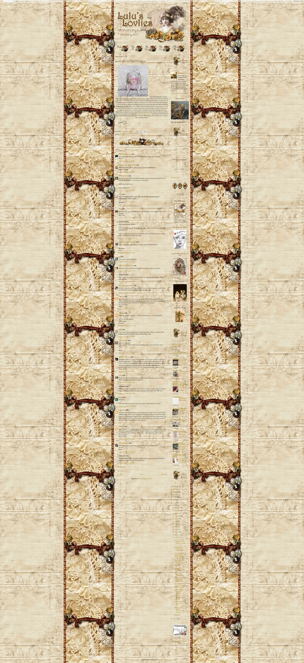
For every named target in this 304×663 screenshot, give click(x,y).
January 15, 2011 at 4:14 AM (127, 218)
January (177, 537)
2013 (174, 500)
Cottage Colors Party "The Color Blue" (179, 569)
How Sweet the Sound (145, 114)
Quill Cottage (177, 359)
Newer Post (119, 474)
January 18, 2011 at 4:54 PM (127, 463)
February (177, 535)
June (176, 524)
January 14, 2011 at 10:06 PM (127, 205)
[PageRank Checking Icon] (178, 641)
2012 (174, 503)
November (178, 510)
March (177, 532)
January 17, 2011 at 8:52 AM (127, 452)
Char (120, 330)
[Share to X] (143, 131)
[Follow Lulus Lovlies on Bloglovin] (180, 248)
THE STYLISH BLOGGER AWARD (178, 591)
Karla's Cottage (177, 344)
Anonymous (122, 410)
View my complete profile (178, 93)
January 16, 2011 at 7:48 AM (127, 382)
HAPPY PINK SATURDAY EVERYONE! (178, 548)
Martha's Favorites (124, 357)
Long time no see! (182, 422)
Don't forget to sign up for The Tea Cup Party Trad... (179, 585)
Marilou (182, 73)
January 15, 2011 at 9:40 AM (127, 309)
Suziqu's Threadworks (179, 409)
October (177, 513)
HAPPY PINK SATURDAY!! (178, 574)
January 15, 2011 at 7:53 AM (127, 262)
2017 (174, 489)
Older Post (164, 474)
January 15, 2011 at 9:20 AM (127, 292)
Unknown (121, 296)
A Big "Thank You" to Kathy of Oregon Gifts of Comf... (179, 563)
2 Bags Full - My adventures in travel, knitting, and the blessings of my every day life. (180, 384)
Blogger (159, 660)
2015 (174, 494)
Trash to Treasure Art (179, 431)
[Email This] (140, 131)
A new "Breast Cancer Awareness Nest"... (182, 389)
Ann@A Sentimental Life (126, 266)
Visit (175, 177)
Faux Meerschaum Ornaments (182, 434)
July (176, 521)
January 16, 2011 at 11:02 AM (127, 406)
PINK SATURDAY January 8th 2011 (179, 603)
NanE (120, 375)
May (176, 527)
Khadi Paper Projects (182, 411)
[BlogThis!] (141, 131)
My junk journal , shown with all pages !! (183, 373)
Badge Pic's (177, 615)
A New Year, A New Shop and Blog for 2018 (183, 460)
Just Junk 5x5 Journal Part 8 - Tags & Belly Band (182, 362)
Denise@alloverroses (125, 154)
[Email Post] (136, 131)
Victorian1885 (123, 340)
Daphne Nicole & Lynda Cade (127, 165)
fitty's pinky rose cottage (126, 286)
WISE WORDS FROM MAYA (183, 399)
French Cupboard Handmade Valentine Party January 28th (179, 555)
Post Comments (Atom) (145, 478)
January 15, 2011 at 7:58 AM (127, 271)
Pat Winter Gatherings (179, 352)
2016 (174, 492)
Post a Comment (121, 467)
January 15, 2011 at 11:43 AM (127, 325)
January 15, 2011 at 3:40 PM (127, 353)
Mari (120, 194)
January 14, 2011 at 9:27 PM (127, 190)
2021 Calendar (176, 354)
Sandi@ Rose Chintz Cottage (127, 242)
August (177, 518)
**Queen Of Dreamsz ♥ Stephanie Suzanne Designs (179, 455)
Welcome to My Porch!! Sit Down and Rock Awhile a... (179, 542)
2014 (174, 497)
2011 (174, 505)
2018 (174, 486)
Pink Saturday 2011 (125, 134)
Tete (120, 209)
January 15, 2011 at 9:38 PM (127, 371)
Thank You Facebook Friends (177, 597)
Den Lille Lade (177, 370)
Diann (120, 397)
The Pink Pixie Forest (179, 443)
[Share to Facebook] (144, 131)
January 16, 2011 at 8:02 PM (127, 439)
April (176, 529)
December (178, 508)
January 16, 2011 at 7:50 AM (127, 393)
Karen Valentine (123, 443)
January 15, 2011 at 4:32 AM (127, 238)
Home (142, 474)
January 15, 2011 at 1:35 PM (127, 336)
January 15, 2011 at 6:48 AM (127, 253)
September (178, 516)
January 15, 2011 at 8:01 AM (127, 282)
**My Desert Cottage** (180, 420)
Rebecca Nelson (123, 176)
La (119, 257)
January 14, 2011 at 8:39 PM (127, 172)
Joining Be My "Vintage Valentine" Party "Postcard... (179, 609)
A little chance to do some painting (179, 346)
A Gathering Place (178, 397)
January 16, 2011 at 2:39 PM (127, 422)
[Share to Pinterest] (146, 131)
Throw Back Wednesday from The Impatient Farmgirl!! (183, 447)
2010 (174, 619)
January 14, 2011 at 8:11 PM (127, 161)
